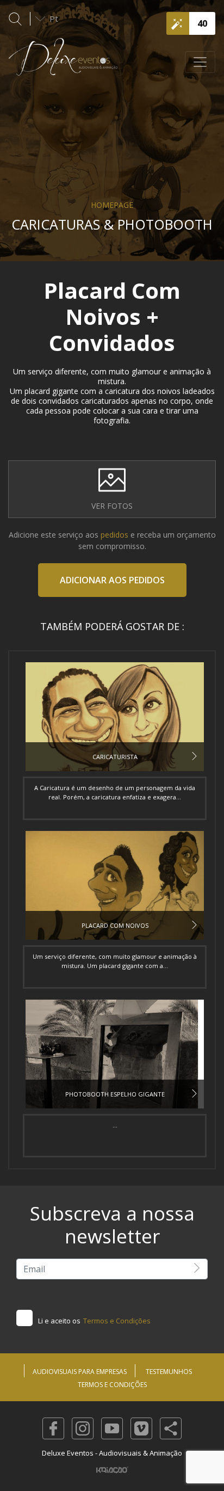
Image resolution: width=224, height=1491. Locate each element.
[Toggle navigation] (200, 62)
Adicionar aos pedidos (112, 580)
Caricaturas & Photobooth (112, 224)
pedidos (114, 534)
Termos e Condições (117, 1321)
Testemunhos (169, 1371)
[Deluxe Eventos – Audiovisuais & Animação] (63, 62)
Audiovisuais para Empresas (80, 1371)
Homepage (112, 205)
